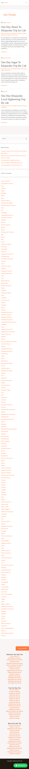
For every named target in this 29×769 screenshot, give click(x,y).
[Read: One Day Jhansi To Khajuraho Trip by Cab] (6, 22)
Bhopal (2, 229)
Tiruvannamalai (4, 587)
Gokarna (3, 302)
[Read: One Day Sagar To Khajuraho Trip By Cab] (6, 57)
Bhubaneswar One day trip (7, 232)
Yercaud (3, 635)
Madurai (3, 412)
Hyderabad (3, 324)
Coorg (2, 263)
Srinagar (3, 560)
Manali (2, 421)
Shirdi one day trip (5, 550)
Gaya (2, 295)
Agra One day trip (5, 181)
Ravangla (3, 531)
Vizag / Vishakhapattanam (7, 628)
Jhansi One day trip (6, 33)
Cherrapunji (4, 246)
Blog (2, 239)
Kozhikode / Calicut (5, 390)
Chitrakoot (3, 251)
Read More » (4, 51)
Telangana (3, 567)
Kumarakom (4, 397)
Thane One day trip (5, 572)
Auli (2, 210)
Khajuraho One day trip (16, 33)
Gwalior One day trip (6, 314)
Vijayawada (4, 625)
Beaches (3, 222)
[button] (20, 765)
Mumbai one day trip (6, 448)
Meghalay (3, 433)
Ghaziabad (3, 297)
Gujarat (3, 307)
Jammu (3, 339)
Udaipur (3, 599)
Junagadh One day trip (6, 348)
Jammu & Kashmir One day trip (9, 341)
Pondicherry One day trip (7, 511)
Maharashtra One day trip (7, 419)
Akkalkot (3, 188)
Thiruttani (3, 579)
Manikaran (3, 426)
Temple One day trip (6, 570)
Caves (2, 241)
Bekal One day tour (5, 224)
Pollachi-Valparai (5, 509)
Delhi (2, 275)
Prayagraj (3, 516)
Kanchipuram (4, 353)
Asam (2, 207)
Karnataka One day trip (6, 363)
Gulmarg (3, 310)
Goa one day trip (5, 300)
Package (3, 480)
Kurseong (3, 399)
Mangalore (3, 424)
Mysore (3, 460)
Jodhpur (3, 346)
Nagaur (3, 463)
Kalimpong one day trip (6, 351)
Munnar (3, 451)
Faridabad (3, 290)
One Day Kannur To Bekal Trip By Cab (10, 160)
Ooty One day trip (5, 477)
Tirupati (3, 584)
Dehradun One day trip (6, 273)
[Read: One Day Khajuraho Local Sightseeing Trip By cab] (4, 91)
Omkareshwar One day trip (7, 475)
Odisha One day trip (6, 472)
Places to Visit (4, 504)
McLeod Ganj (4, 431)
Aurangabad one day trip (7, 215)
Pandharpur (4, 494)
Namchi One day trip (6, 468)
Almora (3, 195)
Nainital (3, 465)
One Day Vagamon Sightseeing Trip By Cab (11, 162)
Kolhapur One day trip (6, 380)
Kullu (2, 395)
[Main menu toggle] (26, 2)
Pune (2, 519)
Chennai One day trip (6, 244)
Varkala (3, 618)
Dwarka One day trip (6, 285)
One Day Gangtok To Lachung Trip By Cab (11, 165)
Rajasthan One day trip (6, 526)
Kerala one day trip (5, 368)
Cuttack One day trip (6, 266)
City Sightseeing (5, 256)
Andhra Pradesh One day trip (8, 205)
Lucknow (3, 407)
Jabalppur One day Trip (6, 329)
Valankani (3, 613)
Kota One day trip (5, 385)
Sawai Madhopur (5, 540)
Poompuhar (4, 514)
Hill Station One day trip (6, 319)
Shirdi (2, 548)
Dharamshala (4, 283)
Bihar (2, 234)
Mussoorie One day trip (6, 458)
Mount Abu (3, 443)
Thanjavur (3, 574)
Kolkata (3, 382)
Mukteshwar (4, 446)
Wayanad (3, 630)
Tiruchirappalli (4, 582)
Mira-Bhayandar (5, 436)
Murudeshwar (4, 455)
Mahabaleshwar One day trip (8, 414)
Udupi (2, 601)
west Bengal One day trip (7, 633)
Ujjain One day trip (5, 604)
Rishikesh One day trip (6, 536)
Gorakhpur (3, 305)
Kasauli (3, 365)
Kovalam (3, 387)
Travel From (15, 35)
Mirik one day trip (5, 441)
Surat (2, 562)
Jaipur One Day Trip (6, 334)
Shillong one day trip (6, 543)
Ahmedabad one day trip (7, 183)
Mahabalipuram (5, 416)
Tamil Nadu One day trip (7, 565)
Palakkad (3, 492)
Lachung (3, 402)
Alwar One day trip (5, 200)
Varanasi (3, 616)
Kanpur (3, 358)
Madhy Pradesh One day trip (20, 68)
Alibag (2, 190)
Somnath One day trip (6, 557)
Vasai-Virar (3, 621)
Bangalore (3, 220)
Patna (2, 497)
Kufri (2, 392)
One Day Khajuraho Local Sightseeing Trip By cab (13, 99)
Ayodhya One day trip (6, 217)
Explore (3, 288)
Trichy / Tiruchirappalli (6, 594)
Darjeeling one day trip (6, 271)
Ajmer (2, 186)
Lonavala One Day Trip (6, 404)
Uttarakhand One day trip (7, 606)
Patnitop (3, 499)
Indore (2, 327)
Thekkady (3, 577)
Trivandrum (4, 596)
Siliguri (2, 555)
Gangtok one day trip (6, 293)
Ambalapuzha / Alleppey (7, 203)
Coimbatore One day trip (7, 258)
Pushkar (3, 523)
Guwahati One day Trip (6, 312)
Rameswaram (4, 528)
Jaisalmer (3, 336)
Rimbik (3, 533)
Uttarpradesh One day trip (7, 609)
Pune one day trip (5, 521)
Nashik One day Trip (6, 470)
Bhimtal (3, 227)
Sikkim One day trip (6, 553)
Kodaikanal (3, 378)
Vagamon (3, 611)
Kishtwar (3, 373)
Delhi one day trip (5, 280)
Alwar (2, 198)
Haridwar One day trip (6, 317)
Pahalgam (3, 489)
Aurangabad (4, 212)
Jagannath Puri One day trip (8, 331)
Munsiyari (3, 453)
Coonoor (3, 261)
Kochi (2, 375)
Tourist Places (4, 589)
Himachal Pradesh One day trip (8, 322)
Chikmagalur (4, 249)
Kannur (3, 356)
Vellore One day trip (6, 623)
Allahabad (3, 193)
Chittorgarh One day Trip (7, 254)
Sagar (2, 70)
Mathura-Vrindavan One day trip (9, 429)
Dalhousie (3, 268)
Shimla (2, 545)
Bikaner (3, 237)
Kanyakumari (4, 361)
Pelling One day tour (6, 502)
